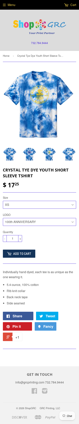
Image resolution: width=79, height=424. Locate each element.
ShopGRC (30, 408)
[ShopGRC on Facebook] (34, 392)
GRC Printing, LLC (50, 408)
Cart (73, 5)
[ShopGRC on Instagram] (45, 392)
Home (6, 55)
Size (5, 197)
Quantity (8, 232)
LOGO (7, 215)
